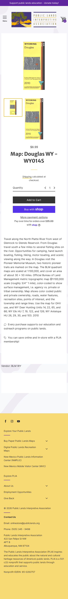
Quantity (18, 187)
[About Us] (46, 486)
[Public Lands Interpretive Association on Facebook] (5, 421)
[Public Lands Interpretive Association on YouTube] (18, 421)
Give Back (9, 498)
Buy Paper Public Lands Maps (19, 440)
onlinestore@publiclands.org (25, 523)
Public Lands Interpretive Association (31, 508)
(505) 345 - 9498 (21, 529)
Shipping (27, 176)
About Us (8, 485)
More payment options (34, 217)
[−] (45, 188)
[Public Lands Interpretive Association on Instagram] (12, 421)
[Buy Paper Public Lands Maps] (46, 441)
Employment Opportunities (17, 492)
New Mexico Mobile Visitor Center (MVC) (25, 466)
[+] (54, 188)
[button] (63, 19)
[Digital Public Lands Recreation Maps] (46, 449)
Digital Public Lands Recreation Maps (20, 449)
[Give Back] (46, 498)
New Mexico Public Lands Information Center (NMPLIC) (23, 458)
